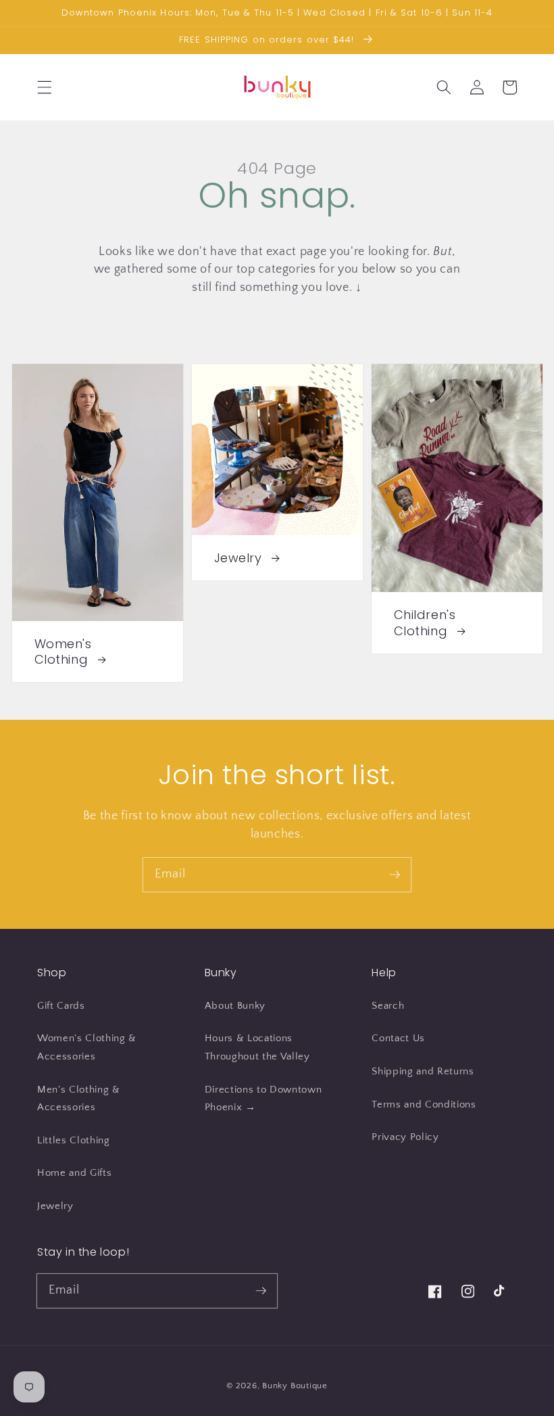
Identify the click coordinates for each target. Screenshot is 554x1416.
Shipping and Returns (423, 1071)
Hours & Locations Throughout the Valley (257, 1047)
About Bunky (235, 1005)
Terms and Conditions (424, 1104)
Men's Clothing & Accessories (78, 1099)
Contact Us (398, 1038)
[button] (44, 87)
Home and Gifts (74, 1173)
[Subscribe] (394, 874)
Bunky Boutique (295, 1385)
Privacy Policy (405, 1137)
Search (388, 1005)
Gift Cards (61, 1005)
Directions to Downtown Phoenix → (263, 1099)
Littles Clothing (73, 1140)
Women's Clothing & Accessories (86, 1047)
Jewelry (55, 1206)
